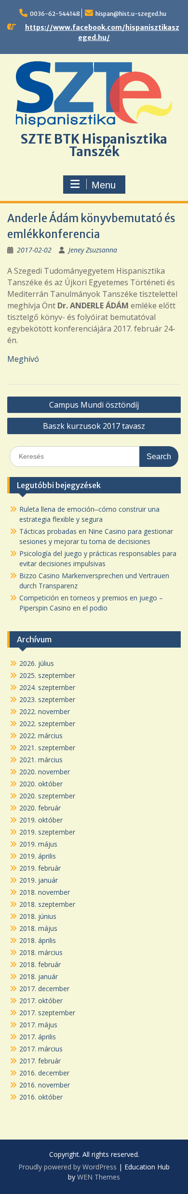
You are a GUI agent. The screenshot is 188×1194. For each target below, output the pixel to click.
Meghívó (23, 359)
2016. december (44, 1072)
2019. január (38, 880)
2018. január (38, 976)
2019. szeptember (47, 831)
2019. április (37, 856)
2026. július (36, 663)
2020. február (40, 807)
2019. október (41, 819)
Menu (104, 185)
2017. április (37, 1036)
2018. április (37, 940)
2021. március (41, 759)
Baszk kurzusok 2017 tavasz (94, 426)
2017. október (41, 1000)
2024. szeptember (47, 687)
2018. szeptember (47, 904)
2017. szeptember (47, 1012)
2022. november (44, 711)
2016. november (44, 1084)
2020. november (44, 771)
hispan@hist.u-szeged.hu (130, 13)
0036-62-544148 (55, 13)
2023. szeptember (47, 699)
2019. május (38, 844)
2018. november (44, 892)
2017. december (44, 988)
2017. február (40, 1060)
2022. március (41, 735)
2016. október (41, 1096)
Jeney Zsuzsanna (92, 249)
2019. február (40, 868)
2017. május (38, 1024)
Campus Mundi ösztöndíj (94, 404)
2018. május (38, 928)
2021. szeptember (47, 747)
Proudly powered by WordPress (67, 1166)
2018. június (37, 916)
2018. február (40, 964)
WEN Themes (98, 1176)
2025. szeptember (47, 675)
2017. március (41, 1048)
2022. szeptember (47, 723)
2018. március (41, 952)
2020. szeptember (47, 795)
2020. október (41, 783)
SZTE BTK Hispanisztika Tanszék (94, 145)
